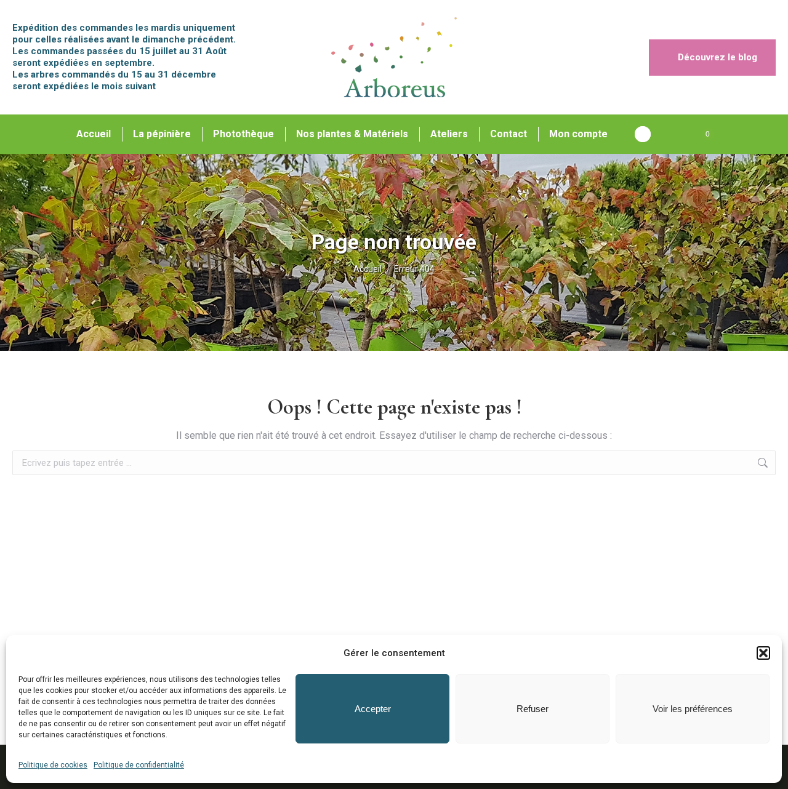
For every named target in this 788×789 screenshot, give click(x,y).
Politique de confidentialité (139, 765)
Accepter (373, 708)
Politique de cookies (52, 765)
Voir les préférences (693, 708)
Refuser (533, 708)
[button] (763, 653)
